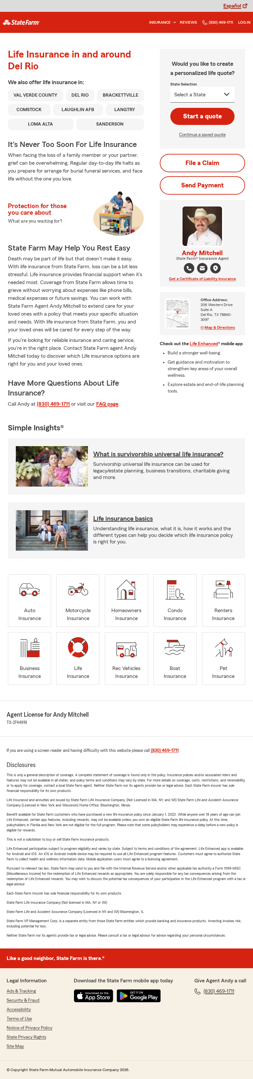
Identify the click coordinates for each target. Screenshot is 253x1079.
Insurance (160, 22)
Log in (244, 22)
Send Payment (202, 185)
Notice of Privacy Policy (29, 1028)
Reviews (188, 22)
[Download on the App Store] (93, 995)
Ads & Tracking (21, 991)
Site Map (15, 1046)
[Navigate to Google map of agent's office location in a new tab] (215, 268)
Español (232, 6)
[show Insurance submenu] (173, 22)
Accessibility (19, 1009)
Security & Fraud (23, 1000)
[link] (21, 22)
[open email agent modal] (202, 269)
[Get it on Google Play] (139, 995)
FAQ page (107, 404)
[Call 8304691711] (189, 268)
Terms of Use (19, 1019)
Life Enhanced (204, 344)
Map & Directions (220, 327)
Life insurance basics (123, 519)
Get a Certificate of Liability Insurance (202, 279)
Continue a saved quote (202, 134)
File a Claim (202, 163)
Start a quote (202, 116)
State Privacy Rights (26, 1037)
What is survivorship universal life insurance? (158, 454)
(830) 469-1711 (221, 22)
